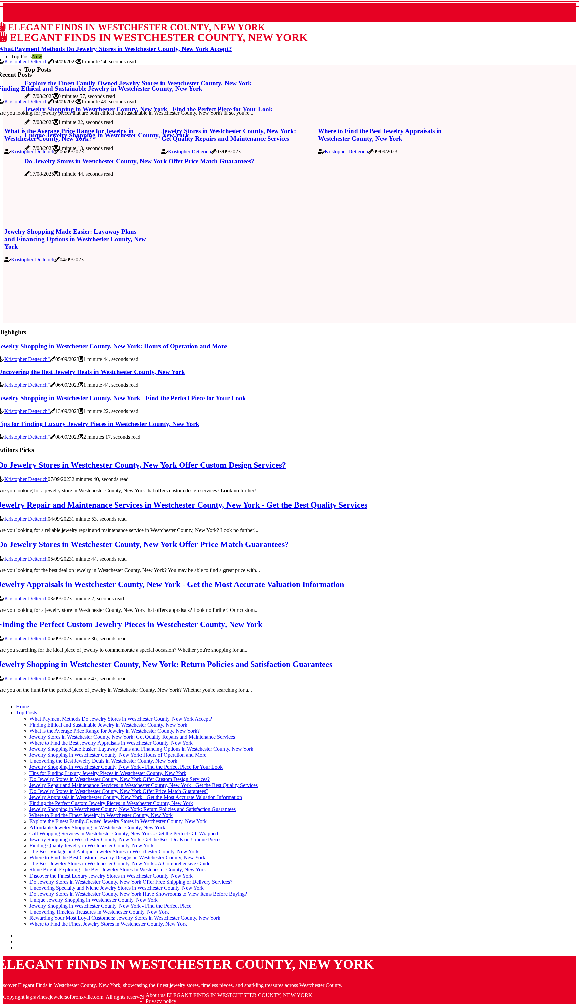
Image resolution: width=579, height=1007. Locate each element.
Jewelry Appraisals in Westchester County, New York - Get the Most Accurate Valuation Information (135, 797)
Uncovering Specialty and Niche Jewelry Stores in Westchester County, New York (116, 888)
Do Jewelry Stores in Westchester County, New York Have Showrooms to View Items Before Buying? (138, 894)
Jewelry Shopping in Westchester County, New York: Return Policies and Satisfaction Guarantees (132, 809)
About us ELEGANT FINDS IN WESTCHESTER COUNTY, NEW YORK (229, 995)
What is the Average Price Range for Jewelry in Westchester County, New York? (69, 134)
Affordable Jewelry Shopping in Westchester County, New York (97, 827)
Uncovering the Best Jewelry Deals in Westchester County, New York (103, 761)
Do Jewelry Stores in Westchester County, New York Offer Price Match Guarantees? (118, 791)
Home (22, 706)
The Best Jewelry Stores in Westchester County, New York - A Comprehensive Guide (119, 863)
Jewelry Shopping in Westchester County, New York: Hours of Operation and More (117, 755)
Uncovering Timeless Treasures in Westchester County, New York (99, 912)
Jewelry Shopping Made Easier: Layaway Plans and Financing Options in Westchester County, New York (75, 239)
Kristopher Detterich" (27, 359)
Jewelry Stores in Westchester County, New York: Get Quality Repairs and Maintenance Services (228, 134)
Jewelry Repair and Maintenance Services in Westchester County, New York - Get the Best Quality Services (143, 785)
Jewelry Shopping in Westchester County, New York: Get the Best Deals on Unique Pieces (125, 839)
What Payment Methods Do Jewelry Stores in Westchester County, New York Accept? (120, 719)
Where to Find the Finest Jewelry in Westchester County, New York (101, 815)
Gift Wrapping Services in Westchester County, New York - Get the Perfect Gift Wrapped (123, 833)
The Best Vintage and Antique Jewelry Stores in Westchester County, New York (114, 851)
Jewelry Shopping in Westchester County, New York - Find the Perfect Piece (110, 906)
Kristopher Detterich (26, 61)
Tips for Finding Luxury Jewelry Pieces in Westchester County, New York (107, 773)
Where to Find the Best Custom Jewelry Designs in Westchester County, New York (117, 857)
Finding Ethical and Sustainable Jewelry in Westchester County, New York (108, 725)
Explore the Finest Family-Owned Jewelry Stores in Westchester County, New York (118, 821)
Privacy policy (161, 1001)
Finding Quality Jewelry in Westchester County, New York (91, 845)
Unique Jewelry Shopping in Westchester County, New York (93, 900)
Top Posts (26, 713)
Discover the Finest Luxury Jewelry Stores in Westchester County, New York (111, 876)
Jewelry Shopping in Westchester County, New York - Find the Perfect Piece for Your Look (126, 767)
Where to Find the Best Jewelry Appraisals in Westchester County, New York (380, 134)
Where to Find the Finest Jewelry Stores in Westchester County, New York (108, 924)
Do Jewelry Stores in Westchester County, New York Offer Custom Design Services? (119, 779)
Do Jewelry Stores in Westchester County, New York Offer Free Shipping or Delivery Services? (130, 882)
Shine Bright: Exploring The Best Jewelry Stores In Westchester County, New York (117, 869)
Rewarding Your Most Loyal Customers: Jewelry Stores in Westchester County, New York (124, 918)
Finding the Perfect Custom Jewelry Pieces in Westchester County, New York (111, 803)
